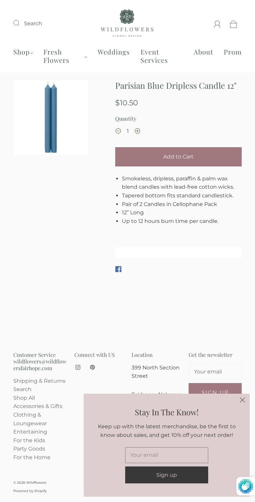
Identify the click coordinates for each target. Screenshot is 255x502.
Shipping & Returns (39, 381)
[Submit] (20, 22)
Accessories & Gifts (37, 406)
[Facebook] (118, 269)
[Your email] (215, 371)
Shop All (24, 398)
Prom (233, 52)
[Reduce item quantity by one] (118, 132)
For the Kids (29, 440)
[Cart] (233, 23)
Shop (21, 52)
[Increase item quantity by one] (137, 132)
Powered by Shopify (29, 491)
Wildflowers (36, 482)
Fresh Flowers (56, 56)
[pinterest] (92, 367)
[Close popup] (242, 401)
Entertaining (30, 432)
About (203, 52)
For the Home (31, 457)
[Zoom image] (51, 119)
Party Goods (29, 449)
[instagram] (77, 367)
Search (33, 23)
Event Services (154, 56)
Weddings (114, 52)
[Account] (217, 23)
